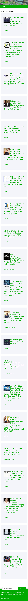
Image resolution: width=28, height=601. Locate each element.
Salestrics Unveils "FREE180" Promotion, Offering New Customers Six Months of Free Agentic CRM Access (14, 365)
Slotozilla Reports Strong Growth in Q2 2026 (16, 342)
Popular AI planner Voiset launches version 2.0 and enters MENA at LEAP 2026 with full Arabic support (14, 181)
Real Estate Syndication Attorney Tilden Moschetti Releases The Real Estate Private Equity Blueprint (14, 259)
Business (6, 30)
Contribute (22, 597)
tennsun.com (5, 2)
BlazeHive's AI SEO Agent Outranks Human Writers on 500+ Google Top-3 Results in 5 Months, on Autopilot (14, 476)
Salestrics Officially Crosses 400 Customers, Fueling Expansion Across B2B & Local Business (13, 234)
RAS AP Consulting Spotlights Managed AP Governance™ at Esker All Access (14, 21)
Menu (4, 6)
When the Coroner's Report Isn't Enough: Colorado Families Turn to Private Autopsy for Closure (14, 129)
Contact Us (4, 597)
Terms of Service (13, 597)
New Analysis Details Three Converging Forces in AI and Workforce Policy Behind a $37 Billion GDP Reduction (14, 154)
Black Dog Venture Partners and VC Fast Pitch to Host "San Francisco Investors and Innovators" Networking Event (14, 209)
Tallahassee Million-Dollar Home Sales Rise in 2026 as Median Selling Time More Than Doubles (14, 317)
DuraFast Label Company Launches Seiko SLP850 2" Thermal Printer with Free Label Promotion (14, 535)
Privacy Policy (5, 598)
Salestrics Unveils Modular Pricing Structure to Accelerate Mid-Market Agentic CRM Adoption (13, 451)
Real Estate (12, 269)
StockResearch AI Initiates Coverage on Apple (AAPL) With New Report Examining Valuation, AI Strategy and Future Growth (14, 79)
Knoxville (6, 242)
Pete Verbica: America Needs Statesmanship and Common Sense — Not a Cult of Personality (14, 105)
